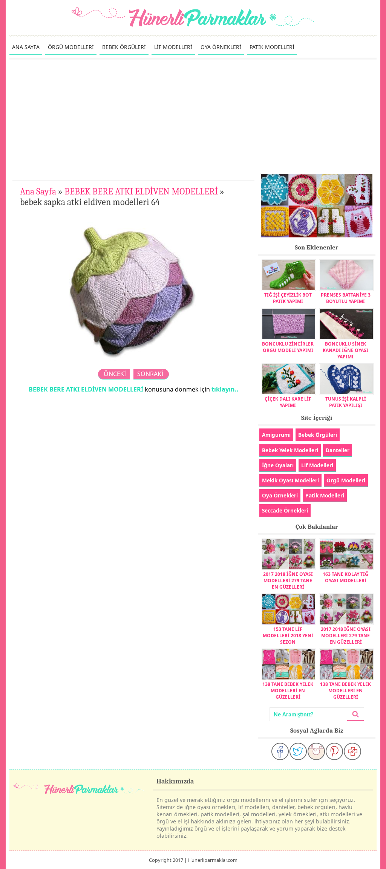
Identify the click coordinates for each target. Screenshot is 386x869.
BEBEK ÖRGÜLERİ (124, 46)
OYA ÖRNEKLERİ (221, 46)
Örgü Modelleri (345, 480)
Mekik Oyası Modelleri (290, 480)
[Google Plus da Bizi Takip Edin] (352, 751)
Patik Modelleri (324, 495)
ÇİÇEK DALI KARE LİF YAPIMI (288, 402)
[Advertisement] (193, 116)
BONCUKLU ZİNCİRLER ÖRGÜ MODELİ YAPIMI (288, 347)
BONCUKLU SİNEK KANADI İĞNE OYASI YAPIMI (345, 350)
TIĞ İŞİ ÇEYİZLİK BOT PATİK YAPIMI (288, 298)
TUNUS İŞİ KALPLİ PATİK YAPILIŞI (345, 402)
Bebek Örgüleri (317, 434)
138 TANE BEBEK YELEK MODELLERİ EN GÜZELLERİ (287, 690)
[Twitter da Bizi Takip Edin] (298, 751)
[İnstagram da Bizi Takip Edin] (316, 751)
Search (355, 714)
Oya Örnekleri (280, 495)
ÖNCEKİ (115, 374)
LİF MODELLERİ (173, 46)
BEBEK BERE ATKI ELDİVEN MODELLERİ (141, 191)
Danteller (337, 450)
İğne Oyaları (278, 465)
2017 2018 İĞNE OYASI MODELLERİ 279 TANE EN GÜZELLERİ (288, 580)
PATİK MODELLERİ (272, 46)
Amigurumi (276, 434)
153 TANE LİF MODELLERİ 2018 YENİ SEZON (288, 635)
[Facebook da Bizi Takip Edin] (280, 751)
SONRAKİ (150, 374)
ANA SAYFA (26, 46)
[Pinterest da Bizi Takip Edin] (334, 751)
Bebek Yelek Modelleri (290, 450)
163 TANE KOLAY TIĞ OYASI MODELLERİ (345, 577)
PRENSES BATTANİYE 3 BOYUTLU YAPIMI (346, 298)
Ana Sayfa (38, 191)
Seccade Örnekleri (285, 510)
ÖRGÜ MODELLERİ (71, 46)
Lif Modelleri (317, 465)
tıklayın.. (225, 389)
